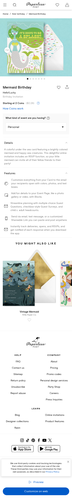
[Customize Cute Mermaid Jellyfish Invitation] (36, 47)
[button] (48, 118)
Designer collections (17, 421)
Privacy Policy (52, 472)
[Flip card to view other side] (10, 50)
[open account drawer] (67, 5)
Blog (17, 415)
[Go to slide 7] (44, 79)
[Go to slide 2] (30, 79)
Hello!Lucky (9, 92)
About (54, 361)
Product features (54, 421)
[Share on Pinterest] (33, 440)
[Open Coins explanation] (38, 103)
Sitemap (18, 374)
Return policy (18, 380)
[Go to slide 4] (36, 79)
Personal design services (54, 380)
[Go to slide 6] (41, 79)
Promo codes (54, 374)
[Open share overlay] (67, 87)
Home (5, 14)
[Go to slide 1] (27, 79)
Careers (54, 393)
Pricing (54, 367)
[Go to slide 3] (33, 79)
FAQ (18, 361)
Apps (17, 427)
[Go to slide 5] (38, 79)
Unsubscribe (18, 386)
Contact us (18, 367)
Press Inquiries (54, 399)
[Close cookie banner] (68, 462)
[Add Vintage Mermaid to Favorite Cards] (29, 320)
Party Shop (54, 386)
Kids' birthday (18, 14)
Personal (13, 127)
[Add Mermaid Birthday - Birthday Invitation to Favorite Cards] (59, 87)
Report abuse (18, 393)
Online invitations (54, 415)
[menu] (5, 5)
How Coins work (13, 108)
